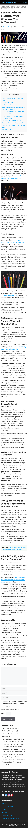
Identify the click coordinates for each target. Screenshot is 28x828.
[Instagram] (8, 795)
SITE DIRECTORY (7, 807)
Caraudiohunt (7, 27)
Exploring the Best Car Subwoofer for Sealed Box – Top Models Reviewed (13, 762)
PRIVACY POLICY (7, 816)
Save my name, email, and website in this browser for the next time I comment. (15, 704)
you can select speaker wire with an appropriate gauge (13, 580)
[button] (23, 2)
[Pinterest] (11, 795)
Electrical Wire (9, 105)
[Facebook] (3, 795)
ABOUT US (5, 810)
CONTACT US (6, 813)
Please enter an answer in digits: (12, 709)
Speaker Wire (8, 103)
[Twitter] (6, 795)
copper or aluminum (10, 295)
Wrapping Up (6, 130)
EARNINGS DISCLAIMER (10, 819)
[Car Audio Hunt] (9, 2)
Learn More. (16, 8)
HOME (3, 804)
